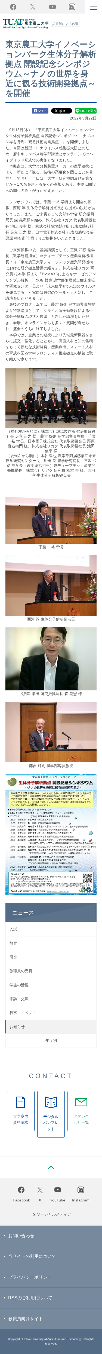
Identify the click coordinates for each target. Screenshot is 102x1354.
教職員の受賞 (21, 971)
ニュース (23, 913)
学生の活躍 (19, 985)
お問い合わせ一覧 (81, 1119)
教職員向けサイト (25, 1318)
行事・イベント (23, 1013)
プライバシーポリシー (30, 1277)
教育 (13, 943)
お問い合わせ (21, 1235)
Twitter (33, 6)
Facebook (13, 7)
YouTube (52, 6)
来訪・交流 (19, 999)
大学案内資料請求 (20, 1119)
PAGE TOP (51, 1167)
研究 (13, 957)
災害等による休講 (65, 24)
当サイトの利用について (32, 1256)
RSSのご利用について (30, 1297)
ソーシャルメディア (54, 1214)
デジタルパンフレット (50, 1122)
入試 (13, 929)
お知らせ (17, 1027)
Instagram (80, 1200)
